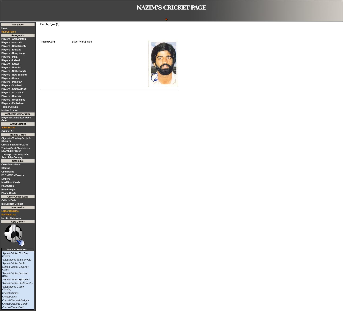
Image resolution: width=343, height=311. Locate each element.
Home (4, 28)
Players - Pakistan (11, 81)
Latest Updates (10, 211)
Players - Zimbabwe (12, 103)
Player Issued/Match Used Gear (16, 119)
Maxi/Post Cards (10, 182)
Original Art (7, 131)
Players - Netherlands (13, 71)
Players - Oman (10, 78)
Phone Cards (8, 193)
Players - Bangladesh (13, 46)
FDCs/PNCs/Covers (12, 175)
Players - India (9, 56)
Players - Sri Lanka (12, 92)
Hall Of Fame (8, 31)
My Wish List (8, 214)
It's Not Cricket (9, 110)
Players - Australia (11, 42)
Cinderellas (7, 171)
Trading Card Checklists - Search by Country (15, 156)
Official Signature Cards (14, 144)
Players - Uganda (11, 96)
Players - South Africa (13, 89)
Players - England (11, 49)
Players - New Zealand (14, 74)
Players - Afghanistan (13, 39)
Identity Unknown (11, 218)
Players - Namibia (11, 67)
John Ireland (8, 127)
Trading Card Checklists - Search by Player (15, 149)
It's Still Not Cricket (12, 203)
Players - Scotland (11, 85)
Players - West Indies (13, 99)
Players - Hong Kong (13, 53)
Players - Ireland (10, 60)
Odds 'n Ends (8, 200)
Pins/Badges (8, 189)
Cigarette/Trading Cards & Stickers (16, 139)
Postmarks (7, 186)
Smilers (5, 178)
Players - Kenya (10, 64)
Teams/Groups (9, 107)
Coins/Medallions (11, 164)
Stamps (5, 168)
